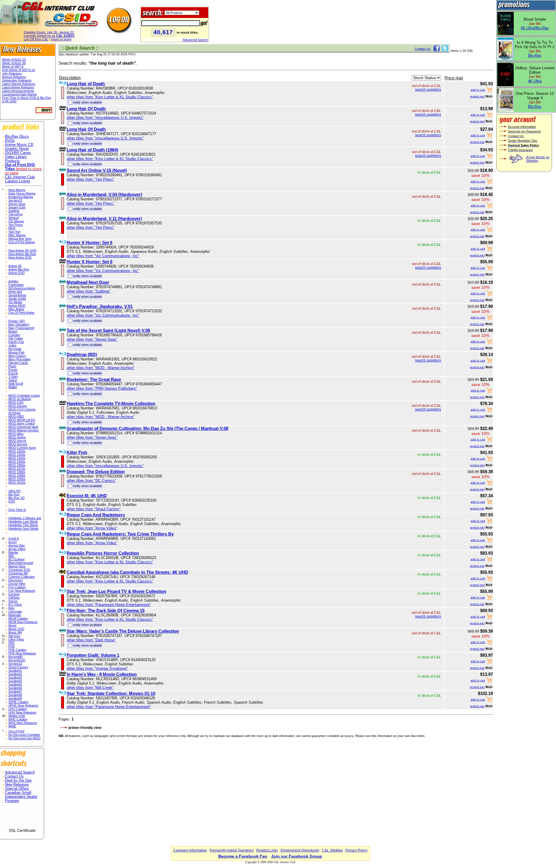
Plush (12, 366)
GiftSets (14, 597)
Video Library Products (16, 159)
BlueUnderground (20, 562)
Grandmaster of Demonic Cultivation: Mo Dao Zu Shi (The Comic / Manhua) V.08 (147, 428)
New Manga (16, 190)
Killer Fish (77, 452)
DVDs (10, 141)
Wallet (12, 387)
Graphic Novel (17, 149)
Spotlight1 (15, 670)
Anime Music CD (19, 145)
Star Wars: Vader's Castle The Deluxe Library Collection (123, 631)
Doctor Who (16, 583)
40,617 (163, 32)
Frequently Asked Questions (232, 850)
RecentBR (15, 656)
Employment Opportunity (300, 850)
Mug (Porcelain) (19, 359)
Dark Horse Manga (21, 193)
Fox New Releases (21, 590)
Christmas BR (18, 573)
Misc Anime (16, 309)
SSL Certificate (22, 830)
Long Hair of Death (86, 83)
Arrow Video (16, 549)
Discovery (15, 580)
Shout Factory (18, 667)
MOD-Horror (17, 440)
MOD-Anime (17, 437)
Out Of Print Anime (21, 312)
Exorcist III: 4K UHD (87, 495)
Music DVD (16, 629)
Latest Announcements (18, 90)
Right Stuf (15, 291)
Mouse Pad (16, 352)
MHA (11, 228)
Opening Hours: (49, 32)
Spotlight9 (15, 698)
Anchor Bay (16, 545)
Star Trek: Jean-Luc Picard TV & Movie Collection (116, 591)
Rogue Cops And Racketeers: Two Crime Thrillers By (120, 533)
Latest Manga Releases (18, 84)
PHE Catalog (17, 649)
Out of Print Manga (21, 242)
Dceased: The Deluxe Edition (96, 471)
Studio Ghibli (17, 298)
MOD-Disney (17, 406)
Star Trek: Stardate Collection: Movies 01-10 (111, 693)
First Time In (17, 509)
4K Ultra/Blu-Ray (535, 28)
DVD (11, 501)
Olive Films (16, 639)
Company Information (190, 850)
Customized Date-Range (19, 94)
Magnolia (14, 615)
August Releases (14, 77)
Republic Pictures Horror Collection (103, 553)
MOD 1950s (16, 461)
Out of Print (16, 731)
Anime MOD (16, 305)
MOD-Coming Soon (22, 447)
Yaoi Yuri (14, 231)
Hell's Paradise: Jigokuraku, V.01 (100, 306)
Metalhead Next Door (88, 282)
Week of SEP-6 (12, 66)
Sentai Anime (17, 295)
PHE (11, 646)
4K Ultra (535, 81)
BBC (11, 556)
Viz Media (15, 302)
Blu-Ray (14, 494)
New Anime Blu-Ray (22, 254)
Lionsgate (15, 611)
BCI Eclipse (16, 559)
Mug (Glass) (17, 355)
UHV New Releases (22, 712)
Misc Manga (16, 235)
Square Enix (16, 207)
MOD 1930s (16, 454)
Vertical (13, 217)
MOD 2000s (16, 479)
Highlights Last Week (23, 521)
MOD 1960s (16, 465)
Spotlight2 (15, 674)
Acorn (12, 542)
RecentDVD (16, 660)
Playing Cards (18, 362)
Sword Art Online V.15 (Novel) (97, 170)
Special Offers (17, 789)
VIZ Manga (16, 221)
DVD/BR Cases (18, 153)
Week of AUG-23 (14, 59)
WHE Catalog (17, 719)
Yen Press (15, 224)
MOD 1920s (16, 451)
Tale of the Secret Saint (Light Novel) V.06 (108, 330)
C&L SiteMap (332, 850)
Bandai (13, 552)
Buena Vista (16, 566)
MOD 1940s (16, 458)
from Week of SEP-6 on (18, 70)
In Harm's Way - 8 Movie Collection (102, 674)
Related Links (267, 850)
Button (12, 331)
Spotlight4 (15, 681)
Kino (11, 608)
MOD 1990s (16, 475)
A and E (13, 538)
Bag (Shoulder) (19, 324)
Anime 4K (15, 266)
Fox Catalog (16, 587)
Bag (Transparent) (21, 328)
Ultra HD (14, 491)
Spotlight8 (15, 695)
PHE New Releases (22, 653)
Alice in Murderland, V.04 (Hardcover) (104, 194)
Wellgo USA (16, 716)
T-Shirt (13, 376)
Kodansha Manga (20, 197)
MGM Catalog (18, 618)
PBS (11, 643)
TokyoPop (15, 214)
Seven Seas (16, 204)
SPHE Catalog (18, 702)
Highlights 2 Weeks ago (24, 518)
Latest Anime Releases (18, 87)
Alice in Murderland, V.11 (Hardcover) (104, 218)
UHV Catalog (17, 709)
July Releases (12, 73)
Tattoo (12, 380)
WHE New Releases (22, 723)
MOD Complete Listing (24, 395)
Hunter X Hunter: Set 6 (89, 242)
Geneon (14, 594)
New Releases (17, 785)
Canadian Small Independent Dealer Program (21, 797)
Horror (13, 601)
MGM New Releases (23, 622)
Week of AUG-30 (14, 63)
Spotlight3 (15, 677)
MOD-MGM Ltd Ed (21, 420)
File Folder (15, 338)
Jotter (12, 345)
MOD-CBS (15, 402)
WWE (12, 726)
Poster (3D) (16, 321)
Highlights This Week (23, 525)
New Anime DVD (20, 257)
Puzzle (13, 373)
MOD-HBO (16, 416)
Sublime (13, 211)
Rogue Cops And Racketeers (96, 514)
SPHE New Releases (23, 705)
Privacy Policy (356, 850)
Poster (13, 369)
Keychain (14, 349)
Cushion (14, 335)
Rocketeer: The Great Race (94, 379)
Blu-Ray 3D (16, 498)
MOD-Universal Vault (23, 427)
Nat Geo (14, 636)
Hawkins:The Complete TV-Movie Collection (111, 403)
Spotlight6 (15, 688)
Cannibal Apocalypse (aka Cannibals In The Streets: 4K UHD (127, 572)
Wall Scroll (15, 383)
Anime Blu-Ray (18, 269)
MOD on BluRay (19, 399)
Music (12, 625)
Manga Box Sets (20, 238)
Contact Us (14, 776)
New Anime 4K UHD (22, 250)
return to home (61, 39)
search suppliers (428, 90)
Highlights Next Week (23, 528)
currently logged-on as (49, 35)
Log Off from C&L (36, 39)
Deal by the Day (18, 780)
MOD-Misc (16, 433)
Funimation (16, 284)
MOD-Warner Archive (23, 430)
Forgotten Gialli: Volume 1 (93, 655)
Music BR (15, 632)
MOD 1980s (16, 472)
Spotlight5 (15, 684)
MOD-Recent (17, 444)
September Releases (17, 80)
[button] (22, 817)
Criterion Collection (21, 576)
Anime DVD (16, 273)
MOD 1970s (16, 468)
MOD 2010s (16, 482)
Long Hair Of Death (86, 108)
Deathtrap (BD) (82, 354)
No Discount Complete (24, 734)
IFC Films (15, 604)
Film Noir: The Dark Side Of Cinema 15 (106, 610)
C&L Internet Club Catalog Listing (20, 179)
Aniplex (13, 281)
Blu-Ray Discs (17, 137)
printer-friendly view (84, 728)
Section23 (15, 200)
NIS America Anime (21, 288)
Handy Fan (16, 342)
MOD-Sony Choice (21, 423)
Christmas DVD (19, 569)
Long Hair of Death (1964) (92, 149)
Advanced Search (195, 39)
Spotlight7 (15, 691)
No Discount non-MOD (24, 738)
